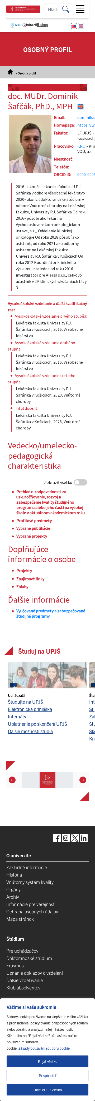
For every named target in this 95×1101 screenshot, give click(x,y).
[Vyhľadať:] (68, 9)
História (14, 875)
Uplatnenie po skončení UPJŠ (37, 724)
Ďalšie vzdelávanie (24, 980)
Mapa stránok (20, 919)
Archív (12, 897)
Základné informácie (26, 867)
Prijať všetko (47, 1061)
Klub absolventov (23, 987)
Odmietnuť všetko (48, 1089)
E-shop (42, 24)
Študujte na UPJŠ (25, 702)
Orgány (13, 889)
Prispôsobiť (47, 1075)
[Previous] (12, 779)
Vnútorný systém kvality (30, 882)
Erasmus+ (16, 965)
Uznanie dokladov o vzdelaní (34, 973)
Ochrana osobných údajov (32, 911)
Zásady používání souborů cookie (44, 1048)
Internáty (17, 716)
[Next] (82, 779)
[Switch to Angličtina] (81, 26)
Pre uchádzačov (22, 951)
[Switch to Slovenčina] (74, 26)
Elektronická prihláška (30, 709)
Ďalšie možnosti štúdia (30, 731)
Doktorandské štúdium (29, 958)
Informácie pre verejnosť (30, 904)
